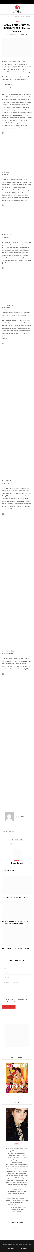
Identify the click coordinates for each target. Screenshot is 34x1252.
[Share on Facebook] (15, 843)
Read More (17, 1143)
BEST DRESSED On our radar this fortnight (15, 948)
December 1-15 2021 (17, 839)
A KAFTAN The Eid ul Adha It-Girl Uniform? (15, 897)
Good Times (17, 863)
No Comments (23, 34)
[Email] (24, 843)
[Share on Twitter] (18, 843)
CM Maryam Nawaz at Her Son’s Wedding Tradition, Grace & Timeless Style (15, 922)
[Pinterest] (21, 843)
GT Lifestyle (18, 21)
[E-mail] (6, 826)
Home (3, 16)
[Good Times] (17, 9)
